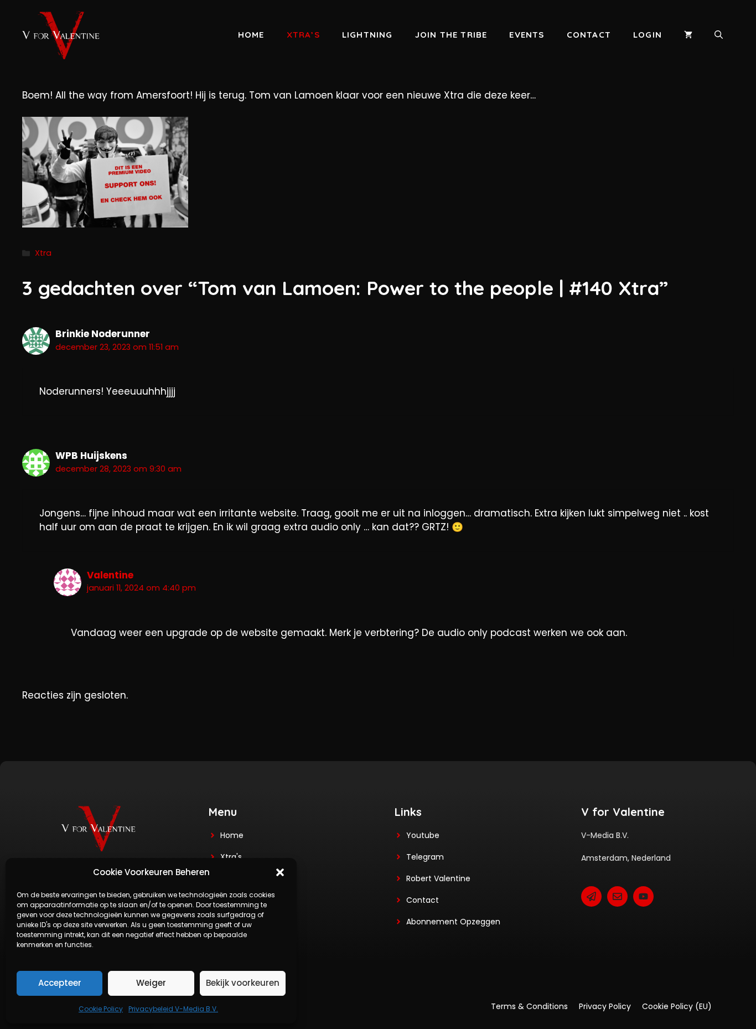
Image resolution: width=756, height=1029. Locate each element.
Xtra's (231, 856)
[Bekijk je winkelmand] (688, 35)
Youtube (422, 835)
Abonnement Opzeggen (453, 921)
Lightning (367, 34)
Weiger (151, 983)
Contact (589, 34)
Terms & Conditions (529, 1006)
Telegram (425, 856)
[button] (280, 872)
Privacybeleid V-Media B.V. (173, 1009)
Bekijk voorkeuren (242, 983)
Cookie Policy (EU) (677, 1006)
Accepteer (59, 983)
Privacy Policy (605, 1006)
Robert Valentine (438, 878)
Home (251, 34)
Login (647, 34)
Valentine (110, 575)
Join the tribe (451, 34)
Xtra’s (303, 34)
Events (526, 34)
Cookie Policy (101, 1009)
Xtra (43, 252)
